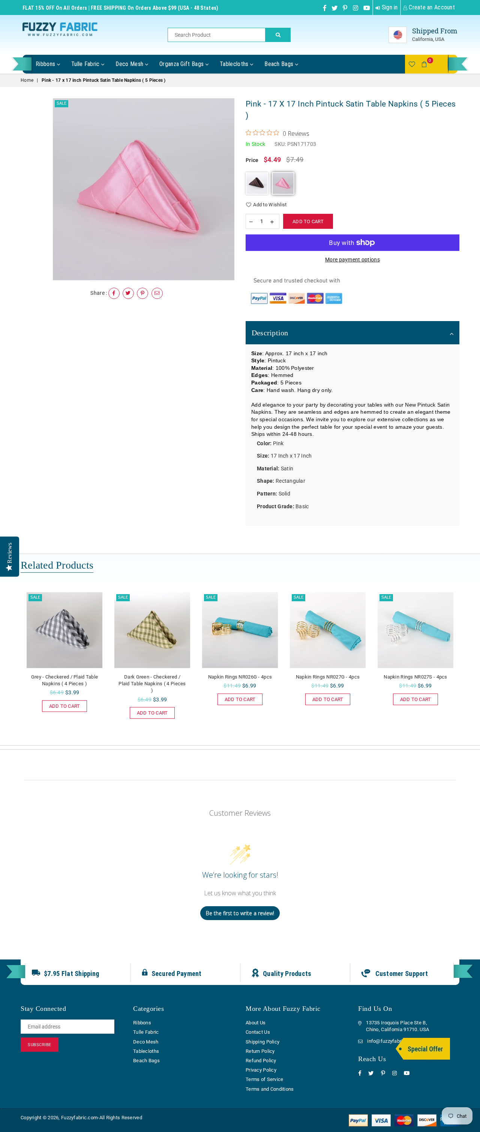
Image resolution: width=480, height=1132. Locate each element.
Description (270, 333)
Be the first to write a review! (240, 913)
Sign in (389, 7)
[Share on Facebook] (114, 293)
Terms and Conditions (270, 1089)
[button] (257, 183)
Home (27, 80)
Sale (61, 103)
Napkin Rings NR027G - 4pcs (328, 677)
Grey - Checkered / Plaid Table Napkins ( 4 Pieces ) (64, 680)
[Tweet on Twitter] (128, 293)
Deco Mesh (130, 64)
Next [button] (467, 664)
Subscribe (39, 1044)
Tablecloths (235, 64)
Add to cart (64, 704)
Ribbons (46, 64)
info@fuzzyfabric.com (391, 1041)
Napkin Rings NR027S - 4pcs (415, 677)
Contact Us (258, 1032)
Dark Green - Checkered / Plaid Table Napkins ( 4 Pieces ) (152, 683)
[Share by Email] (157, 293)
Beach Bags (279, 64)
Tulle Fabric (86, 64)
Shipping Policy (262, 1042)
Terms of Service (264, 1079)
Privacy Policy (261, 1070)
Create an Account (431, 7)
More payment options (352, 260)
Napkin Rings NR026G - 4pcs (240, 677)
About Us (256, 1022)
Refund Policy (261, 1060)
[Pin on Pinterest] (142, 293)
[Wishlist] (411, 64)
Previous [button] (12, 664)
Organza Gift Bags (182, 64)
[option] (144, 189)
